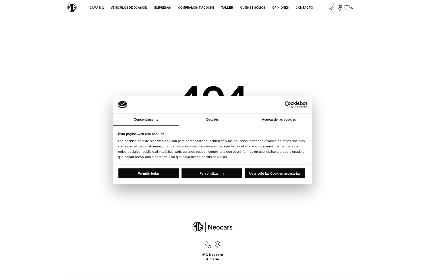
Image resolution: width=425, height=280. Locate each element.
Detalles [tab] (212, 119)
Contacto (304, 7)
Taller (227, 7)
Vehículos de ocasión (129, 7)
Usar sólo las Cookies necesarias (274, 173)
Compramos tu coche (196, 7)
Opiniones (280, 7)
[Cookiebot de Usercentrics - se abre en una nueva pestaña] (288, 104)
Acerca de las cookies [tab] (279, 119)
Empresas (162, 7)
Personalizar (209, 173)
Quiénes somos (252, 7)
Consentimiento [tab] (146, 119)
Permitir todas (149, 173)
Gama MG (96, 7)
